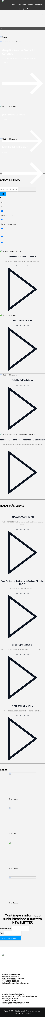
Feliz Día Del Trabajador (14, 147)
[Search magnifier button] (3, 194)
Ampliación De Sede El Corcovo (18, 51)
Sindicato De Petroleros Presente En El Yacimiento (22, 440)
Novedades (22, 4)
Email (1, 933)
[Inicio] (9, 1)
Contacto (38, 4)
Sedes (30, 4)
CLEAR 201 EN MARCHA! (22, 706)
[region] (22, 25)
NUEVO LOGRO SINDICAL (22, 517)
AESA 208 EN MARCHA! (22, 645)
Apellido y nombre (5, 928)
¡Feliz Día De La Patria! (14, 114)
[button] (22, 28)
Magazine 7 (17, 1013)
